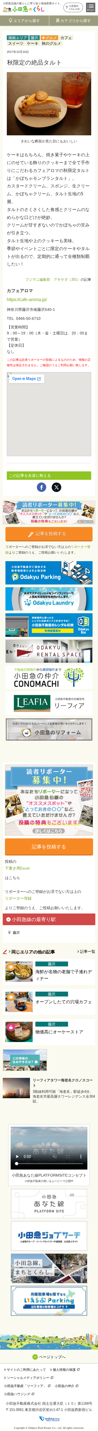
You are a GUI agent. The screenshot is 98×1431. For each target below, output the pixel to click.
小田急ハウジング (17, 1394)
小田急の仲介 (64, 1386)
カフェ (66, 38)
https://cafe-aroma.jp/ (27, 299)
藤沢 (34, 38)
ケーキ (32, 43)
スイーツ (15, 43)
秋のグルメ (51, 43)
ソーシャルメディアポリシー (28, 1378)
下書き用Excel (17, 868)
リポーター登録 (18, 898)
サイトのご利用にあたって (26, 1370)
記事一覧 (87, 951)
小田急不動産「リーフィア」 (25, 1386)
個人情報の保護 (64, 1370)
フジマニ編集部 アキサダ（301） (53, 279)
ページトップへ (52, 1357)
